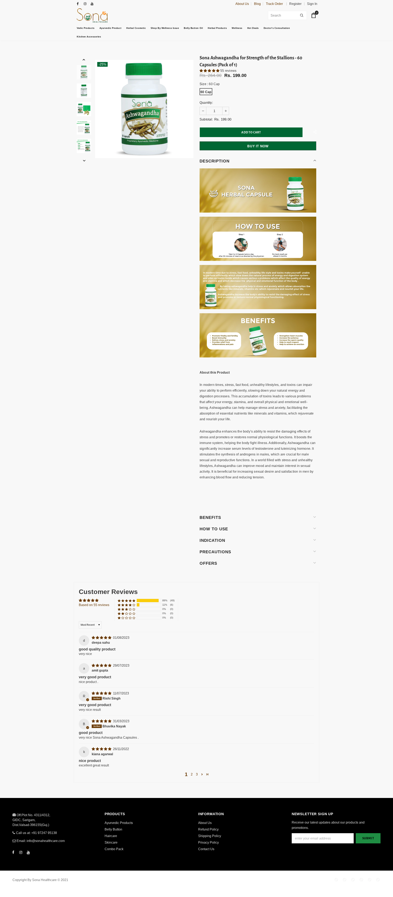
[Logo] (102, 15)
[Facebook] (79, 4)
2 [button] (192, 774)
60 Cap (205, 92)
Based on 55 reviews (94, 605)
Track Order (274, 4)
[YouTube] (93, 4)
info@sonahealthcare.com (46, 841)
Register (295, 4)
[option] (144, 109)
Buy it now (258, 146)
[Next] (84, 160)
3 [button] (197, 774)
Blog (257, 4)
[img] (102, 637)
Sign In (312, 4)
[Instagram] (86, 4)
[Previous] (84, 59)
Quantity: (206, 102)
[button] (210, 70)
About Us (242, 4)
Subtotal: (206, 119)
